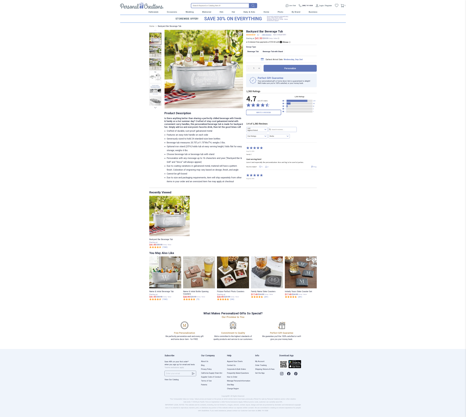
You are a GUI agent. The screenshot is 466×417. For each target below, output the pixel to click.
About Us (204, 361)
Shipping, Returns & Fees (265, 369)
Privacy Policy (206, 369)
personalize (290, 68)
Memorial (206, 12)
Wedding (190, 12)
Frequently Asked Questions (238, 373)
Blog (202, 365)
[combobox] (257, 129)
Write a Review (263, 112)
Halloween (153, 12)
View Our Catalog (172, 379)
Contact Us (231, 365)
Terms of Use (206, 381)
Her (233, 12)
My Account (259, 361)
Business (313, 12)
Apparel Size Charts (235, 361)
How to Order (232, 377)
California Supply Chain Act (211, 373)
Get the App (260, 373)
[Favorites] (336, 5)
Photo (280, 12)
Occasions (172, 12)
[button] (299, 101)
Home (266, 12)
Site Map (230, 385)
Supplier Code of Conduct (211, 377)
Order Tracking (261, 365)
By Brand (296, 12)
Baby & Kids (249, 12)
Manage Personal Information (238, 381)
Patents (204, 385)
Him (221, 12)
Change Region (233, 389)
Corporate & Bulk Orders (236, 369)
